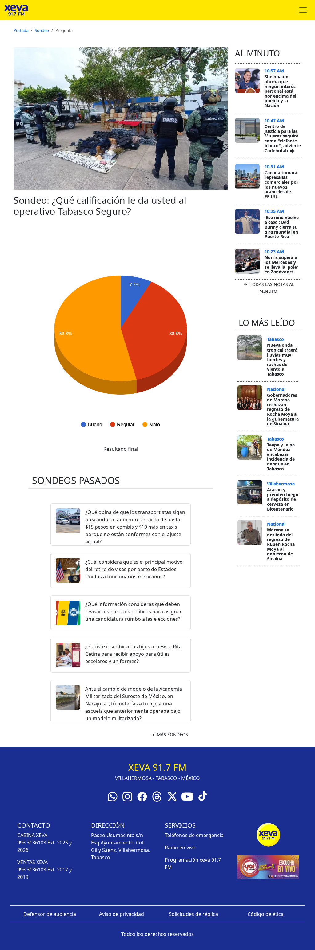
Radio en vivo (180, 847)
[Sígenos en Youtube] (187, 796)
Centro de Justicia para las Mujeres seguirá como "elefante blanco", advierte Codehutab (283, 138)
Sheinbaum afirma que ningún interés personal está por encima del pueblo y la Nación (280, 91)
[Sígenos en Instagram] (127, 796)
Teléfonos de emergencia (194, 835)
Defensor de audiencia (49, 914)
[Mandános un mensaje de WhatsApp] (113, 796)
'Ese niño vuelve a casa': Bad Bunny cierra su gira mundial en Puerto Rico (282, 226)
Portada (21, 30)
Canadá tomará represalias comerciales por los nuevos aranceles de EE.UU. (281, 184)
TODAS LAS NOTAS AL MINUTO (271, 287)
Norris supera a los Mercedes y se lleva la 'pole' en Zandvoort (281, 264)
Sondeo (42, 30)
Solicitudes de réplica (193, 914)
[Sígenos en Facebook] (142, 796)
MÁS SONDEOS (172, 734)
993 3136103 (31, 842)
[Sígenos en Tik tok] (202, 795)
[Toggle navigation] (303, 10)
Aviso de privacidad (121, 914)
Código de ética (266, 914)
